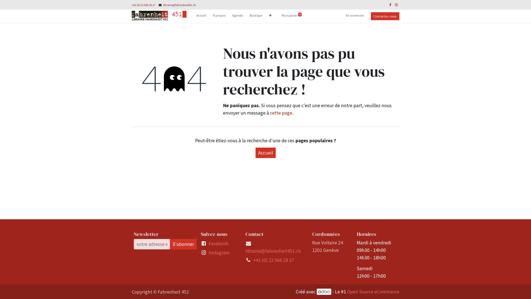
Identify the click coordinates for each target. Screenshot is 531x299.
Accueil (265, 153)
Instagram (219, 252)
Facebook (219, 243)
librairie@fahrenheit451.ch (179, 5)
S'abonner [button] (183, 244)
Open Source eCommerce (373, 291)
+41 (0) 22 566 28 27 (143, 5)
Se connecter (355, 15)
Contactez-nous (385, 16)
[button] (270, 16)
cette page (281, 113)
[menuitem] (201, 16)
